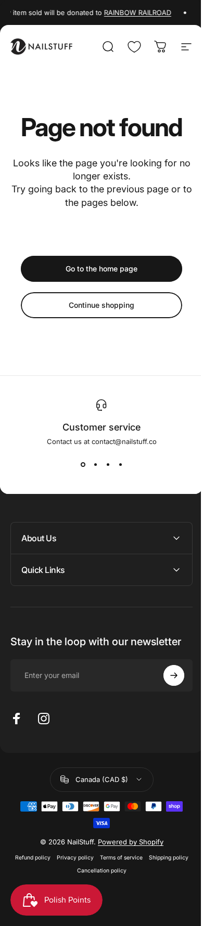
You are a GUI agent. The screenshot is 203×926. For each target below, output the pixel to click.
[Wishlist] (134, 47)
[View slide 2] (95, 464)
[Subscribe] (166, 675)
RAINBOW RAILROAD (135, 12)
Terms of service (117, 857)
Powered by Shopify (126, 842)
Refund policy (28, 857)
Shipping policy (164, 857)
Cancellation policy (97, 870)
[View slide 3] (108, 464)
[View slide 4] (120, 464)
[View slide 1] (83, 464)
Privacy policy (71, 857)
